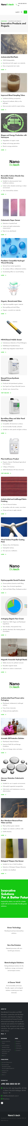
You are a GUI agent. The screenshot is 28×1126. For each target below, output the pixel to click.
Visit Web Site (5, 393)
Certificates (18, 1046)
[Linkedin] (21, 12)
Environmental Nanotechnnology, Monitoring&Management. (8, 1066)
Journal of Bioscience (7, 1062)
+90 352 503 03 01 (22, 4)
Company (18, 1041)
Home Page (4, 21)
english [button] (17, 12)
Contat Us (18, 1050)
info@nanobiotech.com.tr (11, 1096)
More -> (4, 1055)
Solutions (18, 1043)
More (2, 69)
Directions (6, 1099)
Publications (19, 1048)
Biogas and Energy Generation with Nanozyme (6, 1051)
